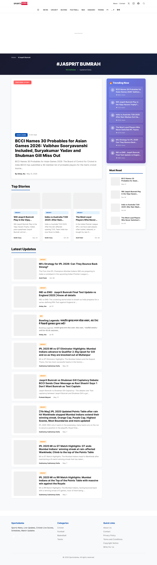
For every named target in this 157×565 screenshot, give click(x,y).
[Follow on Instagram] (19, 536)
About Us (107, 528)
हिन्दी (118, 10)
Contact (122, 3)
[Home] (38, 10)
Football (74, 10)
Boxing (64, 10)
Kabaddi (91, 10)
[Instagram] (133, 3)
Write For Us (108, 547)
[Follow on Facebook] (25, 536)
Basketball (61, 535)
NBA (83, 10)
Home (13, 57)
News (45, 10)
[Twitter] (128, 3)
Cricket (54, 10)
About (115, 3)
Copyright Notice (110, 543)
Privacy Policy (109, 535)
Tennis (101, 10)
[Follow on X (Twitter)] (13, 536)
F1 (107, 10)
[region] (78, 33)
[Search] (144, 3)
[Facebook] (138, 3)
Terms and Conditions (112, 539)
